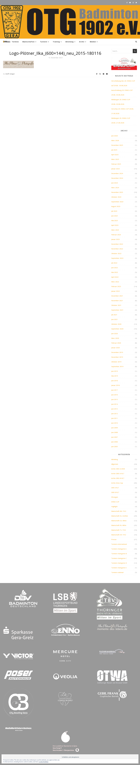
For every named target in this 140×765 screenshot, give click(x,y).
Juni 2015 (114, 399)
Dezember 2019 (117, 352)
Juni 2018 (114, 381)
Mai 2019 (114, 376)
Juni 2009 (114, 428)
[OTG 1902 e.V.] (70, 22)
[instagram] (133, 2)
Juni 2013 (114, 409)
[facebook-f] (127, 2)
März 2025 (115, 159)
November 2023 (117, 192)
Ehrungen (114, 497)
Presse (113, 539)
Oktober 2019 (116, 362)
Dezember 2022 (117, 244)
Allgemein (114, 464)
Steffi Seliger (10, 74)
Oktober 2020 (116, 324)
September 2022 (117, 258)
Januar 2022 (115, 291)
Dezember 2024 (117, 173)
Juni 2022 (114, 268)
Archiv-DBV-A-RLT (117, 473)
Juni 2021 (114, 319)
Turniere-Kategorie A (118, 549)
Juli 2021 (114, 315)
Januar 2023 (115, 239)
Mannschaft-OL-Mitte (118, 521)
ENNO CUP (115, 502)
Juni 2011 (114, 418)
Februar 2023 (116, 235)
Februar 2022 (116, 286)
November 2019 (117, 357)
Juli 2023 (114, 211)
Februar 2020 (116, 343)
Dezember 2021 (117, 296)
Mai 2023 (114, 220)
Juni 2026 (114, 136)
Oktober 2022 (116, 253)
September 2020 (117, 329)
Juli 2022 (114, 263)
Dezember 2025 (117, 145)
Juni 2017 (114, 390)
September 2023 (117, 202)
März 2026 (115, 140)
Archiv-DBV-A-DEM (118, 469)
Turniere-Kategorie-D (119, 563)
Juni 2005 (114, 446)
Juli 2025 (114, 150)
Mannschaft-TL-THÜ (118, 530)
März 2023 (115, 230)
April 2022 (114, 277)
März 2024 (115, 187)
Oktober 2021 (116, 305)
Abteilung (69, 42)
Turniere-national (117, 572)
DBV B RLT (115, 492)
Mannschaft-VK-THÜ (118, 535)
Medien (93, 42)
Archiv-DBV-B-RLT (117, 478)
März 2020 (115, 338)
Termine (15, 42)
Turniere (43, 42)
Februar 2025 (116, 164)
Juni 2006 (114, 442)
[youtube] (130, 2)
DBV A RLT (115, 488)
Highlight (114, 506)
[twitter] (136, 2)
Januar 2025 (115, 169)
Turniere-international (119, 544)
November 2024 (117, 178)
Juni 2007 (114, 437)
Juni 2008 (114, 432)
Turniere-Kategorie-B (119, 554)
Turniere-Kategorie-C (119, 558)
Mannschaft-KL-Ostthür (119, 516)
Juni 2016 (114, 395)
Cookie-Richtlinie (43, 762)
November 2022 (117, 249)
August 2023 (115, 206)
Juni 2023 (114, 216)
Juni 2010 (114, 423)
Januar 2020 (115, 348)
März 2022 (115, 282)
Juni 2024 (114, 183)
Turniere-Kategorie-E (119, 568)
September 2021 (117, 310)
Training (56, 42)
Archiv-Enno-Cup (117, 483)
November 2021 (117, 300)
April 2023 (114, 225)
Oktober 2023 (116, 197)
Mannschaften (28, 42)
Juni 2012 (114, 413)
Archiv (81, 42)
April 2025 (114, 155)
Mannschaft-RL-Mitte (118, 525)
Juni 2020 (114, 333)
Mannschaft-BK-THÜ (118, 511)
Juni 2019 (114, 371)
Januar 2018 (115, 385)
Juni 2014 (114, 404)
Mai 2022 (114, 272)
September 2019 (117, 366)
